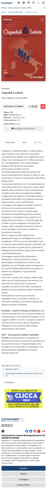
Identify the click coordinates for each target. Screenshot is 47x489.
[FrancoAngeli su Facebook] (3, 426)
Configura (23, 479)
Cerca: (4, 8)
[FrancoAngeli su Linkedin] (6, 426)
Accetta (23, 468)
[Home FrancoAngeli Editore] (8, 3)
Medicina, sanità (12, 369)
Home (4, 12)
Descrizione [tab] (10, 142)
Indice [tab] (24, 142)
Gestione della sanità (15, 12)
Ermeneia (6, 88)
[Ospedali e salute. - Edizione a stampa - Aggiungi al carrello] (42, 106)
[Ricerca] (44, 8)
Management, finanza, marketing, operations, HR (24, 375)
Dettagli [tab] (38, 142)
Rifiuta (23, 474)
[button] (18, 3)
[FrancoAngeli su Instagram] (9, 426)
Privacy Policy (23, 485)
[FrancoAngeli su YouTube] (12, 426)
